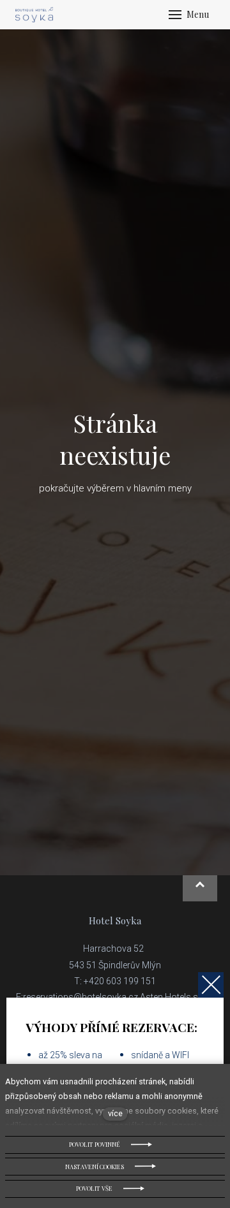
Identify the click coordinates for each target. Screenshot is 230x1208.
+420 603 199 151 (120, 981)
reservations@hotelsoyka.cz (80, 997)
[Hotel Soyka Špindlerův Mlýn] (34, 14)
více (115, 1113)
